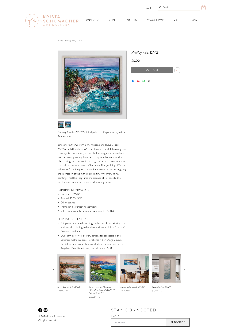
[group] (119, 276)
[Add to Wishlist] (177, 70)
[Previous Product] (53, 268)
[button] (203, 7)
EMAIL (114, 316)
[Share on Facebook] (133, 81)
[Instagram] (46, 310)
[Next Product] (184, 268)
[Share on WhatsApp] (143, 81)
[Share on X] (149, 81)
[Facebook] (40, 310)
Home (60, 40)
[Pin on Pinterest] (138, 81)
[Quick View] (71, 268)
